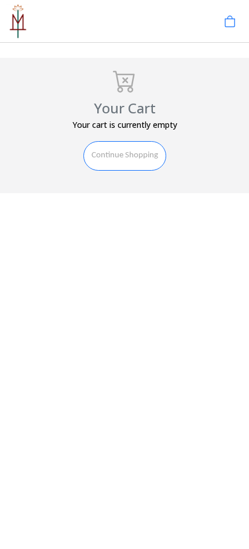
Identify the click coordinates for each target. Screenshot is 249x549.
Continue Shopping (124, 155)
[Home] (18, 20)
